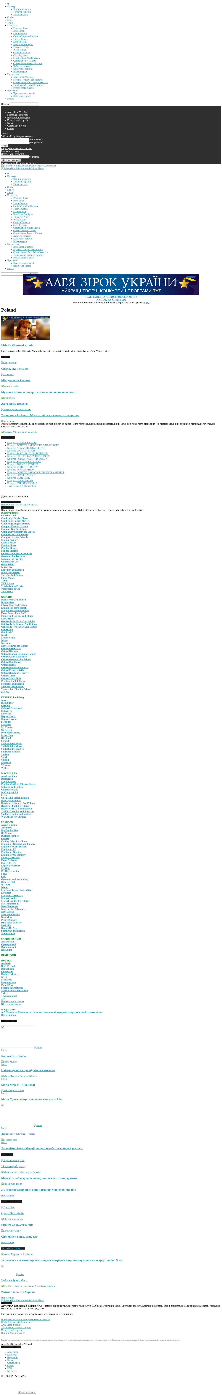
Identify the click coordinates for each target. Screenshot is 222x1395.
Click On (5, 705)
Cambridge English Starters (15, 523)
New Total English (10, 914)
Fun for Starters (9, 550)
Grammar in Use (9, 561)
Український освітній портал (28, 85)
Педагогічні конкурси (18, 117)
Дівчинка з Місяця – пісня (18, 1133)
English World (8, 781)
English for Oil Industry (13, 854)
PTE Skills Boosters (11, 922)
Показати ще (7, 421)
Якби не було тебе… (14, 1280)
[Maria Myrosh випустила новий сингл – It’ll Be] (12, 1090)
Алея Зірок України (23, 77)
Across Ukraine (9, 825)
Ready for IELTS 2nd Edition (16, 808)
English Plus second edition (15, 610)
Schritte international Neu (14, 990)
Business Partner (10, 835)
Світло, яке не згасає (14, 368)
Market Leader (9, 898)
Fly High (5, 868)
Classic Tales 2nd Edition (14, 605)
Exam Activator (9, 860)
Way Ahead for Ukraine (13, 816)
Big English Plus (9, 830)
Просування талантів (24, 93)
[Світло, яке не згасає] (9, 362)
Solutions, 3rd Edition (12, 686)
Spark (4, 757)
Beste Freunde (8, 966)
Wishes (4, 768)
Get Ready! (7, 629)
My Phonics (7, 727)
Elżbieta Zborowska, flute (17, 345)
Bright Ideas (7, 602)
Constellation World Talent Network (30, 82)
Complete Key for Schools (14, 537)
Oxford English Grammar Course (18, 654)
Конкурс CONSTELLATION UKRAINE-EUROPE (33, 445)
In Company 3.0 (9, 792)
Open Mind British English (15, 797)
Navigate (5, 643)
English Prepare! (10, 540)
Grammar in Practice (12, 559)
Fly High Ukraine (10, 871)
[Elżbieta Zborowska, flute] (25, 339)
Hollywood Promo (22, 96)
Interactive (6, 567)
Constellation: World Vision (26, 58)
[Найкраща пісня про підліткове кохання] (9, 1061)
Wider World (8, 933)
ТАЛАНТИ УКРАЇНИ (13, 1248)
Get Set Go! (7, 632)
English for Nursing (11, 852)
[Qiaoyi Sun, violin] (7, 1207)
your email (34, 156)
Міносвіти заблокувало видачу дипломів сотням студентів (39, 1178)
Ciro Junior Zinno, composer (19, 1236)
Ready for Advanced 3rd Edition (18, 803)
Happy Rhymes (9, 719)
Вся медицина (8, 1015)
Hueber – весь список (12, 1001)
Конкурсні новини (22, 69)
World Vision (19, 50)
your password (36, 142)
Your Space (7, 591)
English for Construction (14, 846)
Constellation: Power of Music (27, 63)
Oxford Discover (9, 651)
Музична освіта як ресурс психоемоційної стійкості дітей (38, 392)
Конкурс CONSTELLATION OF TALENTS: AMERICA (35, 472)
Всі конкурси (20, 71)
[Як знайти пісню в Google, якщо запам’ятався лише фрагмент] (9, 1139)
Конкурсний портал (17, 120)
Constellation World (16, 125)
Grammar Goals (9, 789)
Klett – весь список (11, 1004)
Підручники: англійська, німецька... (19, 504)
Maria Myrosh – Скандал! (18, 1084)
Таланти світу (20, 14)
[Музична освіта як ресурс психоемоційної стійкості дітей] (10, 386)
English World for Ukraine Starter (19, 784)
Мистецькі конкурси (17, 115)
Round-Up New (9, 928)
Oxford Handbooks (11, 662)
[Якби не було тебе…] (12, 1274)
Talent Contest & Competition (21, 486)
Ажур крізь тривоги (14, 403)
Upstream (6, 762)
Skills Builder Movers (12, 746)
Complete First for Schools (14, 534)
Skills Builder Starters (12, 749)
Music (4, 1050)
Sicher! (4, 993)
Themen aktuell (9, 996)
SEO (9, 1368)
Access (4, 700)
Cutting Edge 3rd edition (14, 841)
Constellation (13, 1363)
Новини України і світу (13, 1333)
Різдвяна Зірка (20, 28)
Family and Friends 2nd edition (17, 616)
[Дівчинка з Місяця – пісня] (21, 1125)
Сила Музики (20, 55)
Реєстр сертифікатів (23, 88)
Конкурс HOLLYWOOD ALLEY (24, 461)
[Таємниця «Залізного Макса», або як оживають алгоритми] (16, 409)
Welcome (5, 765)
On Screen (6, 730)
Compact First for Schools (14, 526)
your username (36, 139)
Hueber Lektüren (10, 974)
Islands (4, 887)
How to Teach (8, 882)
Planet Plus (7, 985)
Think (4, 580)
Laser (4, 795)
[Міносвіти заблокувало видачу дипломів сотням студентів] (21, 1172)
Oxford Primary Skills (12, 670)
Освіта (10, 17)
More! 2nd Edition (10, 572)
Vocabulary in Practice (13, 586)
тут (147, 302)
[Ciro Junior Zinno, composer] (11, 1230)
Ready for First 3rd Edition (15, 806)
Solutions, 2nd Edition (12, 683)
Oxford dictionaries (11, 648)
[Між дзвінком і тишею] (7, 374)
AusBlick (6, 963)
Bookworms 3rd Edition (13, 599)
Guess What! (7, 564)
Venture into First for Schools (16, 689)
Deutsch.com (7, 968)
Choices (5, 838)
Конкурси (12, 1354)
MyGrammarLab (10, 903)
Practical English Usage (13, 681)
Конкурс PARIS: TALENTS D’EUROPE (27, 453)
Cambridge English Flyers (14, 518)
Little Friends (8, 637)
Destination (7, 778)
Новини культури (22, 9)
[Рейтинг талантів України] (28, 1286)
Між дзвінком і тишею (16, 380)
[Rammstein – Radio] (21, 1047)
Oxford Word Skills (11, 678)
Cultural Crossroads (11, 708)
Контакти (12, 1371)
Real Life (6, 925)
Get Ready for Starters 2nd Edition (19, 626)
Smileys (5, 754)
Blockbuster (7, 702)
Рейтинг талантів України (18, 1292)
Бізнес (10, 20)
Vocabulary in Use (10, 588)
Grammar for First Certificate (16, 553)
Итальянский (8, 947)
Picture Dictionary (10, 732)
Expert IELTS (8, 863)
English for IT (8, 849)
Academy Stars (9, 776)
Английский (7, 941)
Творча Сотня (20, 39)
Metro (4, 640)
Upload (5, 759)
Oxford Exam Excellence (14, 656)
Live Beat (6, 892)
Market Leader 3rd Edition (15, 901)
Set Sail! (5, 740)
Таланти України (22, 12)
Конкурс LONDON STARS (21, 450)
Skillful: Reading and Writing (16, 814)
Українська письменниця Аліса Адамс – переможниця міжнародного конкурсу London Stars (61, 1260)
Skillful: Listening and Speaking (17, 811)
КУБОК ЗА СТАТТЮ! (111, 299)
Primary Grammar (11, 800)
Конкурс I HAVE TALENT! (21, 475)
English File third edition (14, 607)
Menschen (6, 979)
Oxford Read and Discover (15, 673)
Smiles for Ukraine (10, 751)
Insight (4, 635)
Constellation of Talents (24, 60)
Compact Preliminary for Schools (18, 531)
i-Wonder (6, 721)
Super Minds (7, 578)
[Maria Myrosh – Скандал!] (19, 1076)
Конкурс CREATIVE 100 (20, 480)
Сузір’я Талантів (21, 52)
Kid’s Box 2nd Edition (12, 569)
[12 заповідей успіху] (12, 1160)
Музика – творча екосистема (28, 79)
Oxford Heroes (8, 664)
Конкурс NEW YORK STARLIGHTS (26, 448)
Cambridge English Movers (15, 521)
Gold (3, 876)
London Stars (19, 41)
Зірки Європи (20, 33)
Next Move (6, 917)
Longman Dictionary (12, 895)
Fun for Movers (9, 548)
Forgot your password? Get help (16, 148)
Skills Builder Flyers (11, 743)
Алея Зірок (18, 31)
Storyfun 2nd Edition (12, 575)
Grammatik (7, 971)
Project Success (9, 920)
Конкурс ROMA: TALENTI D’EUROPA (27, 459)
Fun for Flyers (8, 545)
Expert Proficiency (10, 865)
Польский (6, 949)
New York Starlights (23, 44)
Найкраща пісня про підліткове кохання (28, 1070)
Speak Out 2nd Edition (13, 930)
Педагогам (12, 1357)
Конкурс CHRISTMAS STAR (22, 483)
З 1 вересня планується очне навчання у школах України (38, 1189)
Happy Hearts (8, 716)
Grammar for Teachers (13, 556)
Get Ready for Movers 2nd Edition (19, 624)
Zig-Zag (5, 692)
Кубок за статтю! (22, 66)
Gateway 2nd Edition (12, 787)
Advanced (6, 827)
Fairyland (6, 713)
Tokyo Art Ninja (21, 47)
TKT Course (7, 583)
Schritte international (12, 987)
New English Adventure (13, 909)
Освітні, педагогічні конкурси (16, 1322)
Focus (4, 873)
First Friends (7, 618)
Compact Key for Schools (14, 529)
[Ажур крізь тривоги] (8, 398)
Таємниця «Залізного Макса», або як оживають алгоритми (40, 415)
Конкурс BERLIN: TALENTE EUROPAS (28, 456)
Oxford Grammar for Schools (16, 659)
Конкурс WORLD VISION (21, 469)
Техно (10, 22)
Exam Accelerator (10, 857)
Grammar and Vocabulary (15, 879)
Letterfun (6, 724)
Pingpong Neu (8, 982)
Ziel (3, 998)
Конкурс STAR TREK (18, 478)
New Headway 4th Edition (14, 645)
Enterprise (6, 711)
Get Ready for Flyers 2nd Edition (18, 621)
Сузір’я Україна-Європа (25, 36)
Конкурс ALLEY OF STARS (22, 442)
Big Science (7, 833)
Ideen (4, 977)
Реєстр (10, 98)
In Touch (6, 884)
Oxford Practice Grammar (14, 667)
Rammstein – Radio (13, 1056)
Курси (10, 123)
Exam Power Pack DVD (13, 613)
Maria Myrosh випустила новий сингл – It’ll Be (31, 1099)
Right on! (6, 738)
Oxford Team (8, 675)
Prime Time (7, 735)
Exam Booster (8, 542)
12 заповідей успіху (13, 1166)
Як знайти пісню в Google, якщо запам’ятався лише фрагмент (42, 1148)
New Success (7, 911)
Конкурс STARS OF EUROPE (22, 467)
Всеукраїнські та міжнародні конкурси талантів (25, 1319)
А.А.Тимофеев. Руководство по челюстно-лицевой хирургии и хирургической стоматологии (51, 1012)
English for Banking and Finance (18, 844)
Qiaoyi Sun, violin (12, 1213)
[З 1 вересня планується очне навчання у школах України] (11, 1184)
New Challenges (9, 906)
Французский (8, 944)
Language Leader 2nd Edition (16, 890)
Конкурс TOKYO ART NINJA (22, 464)
